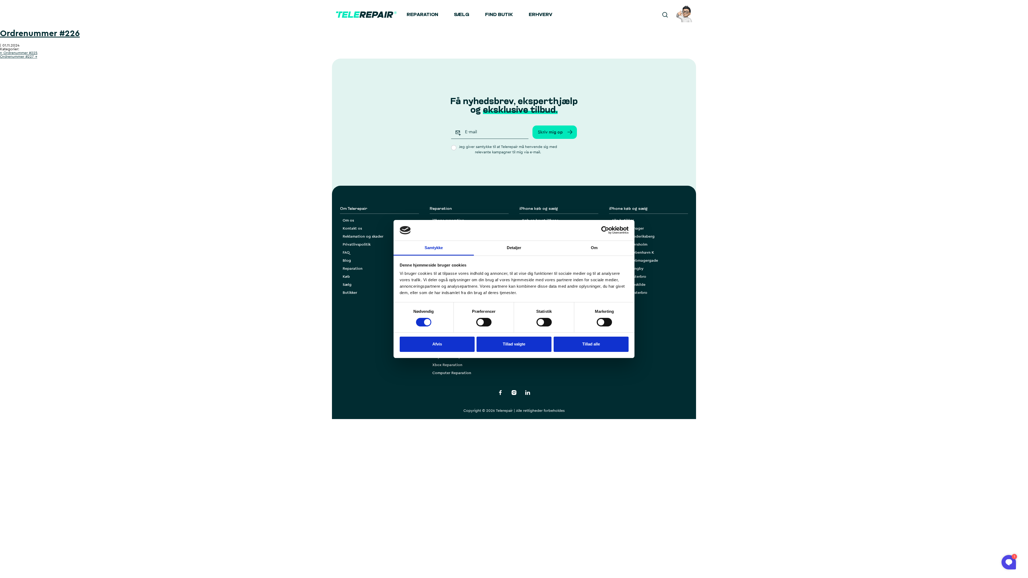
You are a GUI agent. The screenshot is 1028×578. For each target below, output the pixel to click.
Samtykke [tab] (434, 247)
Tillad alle (591, 344)
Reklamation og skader (363, 236)
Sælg (461, 15)
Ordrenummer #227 (18, 57)
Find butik (499, 15)
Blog (347, 261)
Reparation (422, 15)
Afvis (437, 344)
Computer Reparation (451, 373)
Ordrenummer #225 (18, 53)
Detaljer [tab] (514, 247)
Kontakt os (352, 228)
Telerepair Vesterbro (629, 293)
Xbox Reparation (447, 365)
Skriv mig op (550, 132)
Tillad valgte (514, 344)
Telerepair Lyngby (628, 269)
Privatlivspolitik (357, 244)
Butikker (350, 293)
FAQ (346, 252)
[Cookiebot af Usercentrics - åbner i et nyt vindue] (605, 230)
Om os (348, 220)
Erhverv (540, 15)
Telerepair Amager (628, 228)
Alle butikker (623, 220)
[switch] (484, 322)
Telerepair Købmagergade (635, 261)
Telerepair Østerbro (629, 277)
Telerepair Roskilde (628, 285)
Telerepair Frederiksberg (633, 236)
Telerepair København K (633, 252)
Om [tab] (594, 247)
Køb (346, 277)
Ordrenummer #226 (40, 33)
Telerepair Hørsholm (629, 244)
